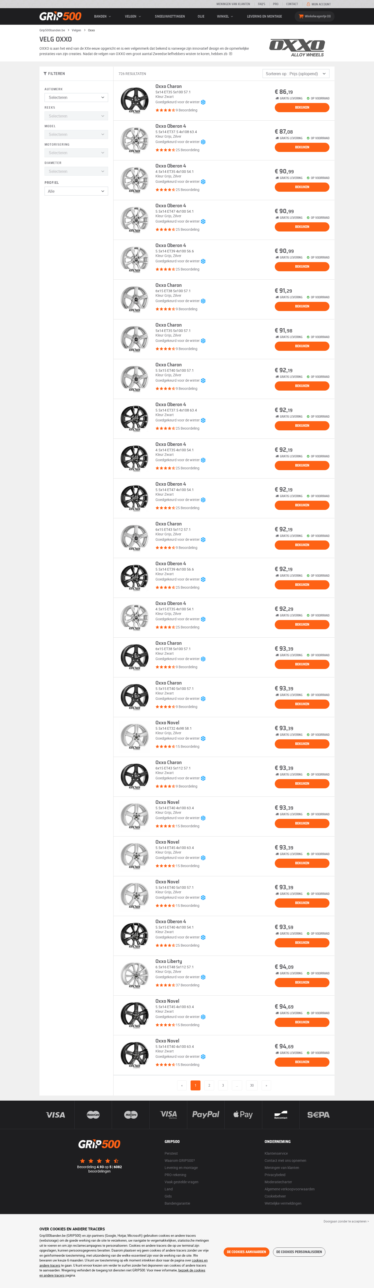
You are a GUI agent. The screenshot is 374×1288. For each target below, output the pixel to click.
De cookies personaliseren (299, 1252)
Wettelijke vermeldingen (283, 1203)
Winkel (223, 16)
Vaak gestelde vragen (181, 1181)
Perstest (171, 1153)
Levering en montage (264, 16)
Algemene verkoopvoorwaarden (290, 1189)
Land (169, 1189)
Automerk (54, 89)
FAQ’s (261, 4)
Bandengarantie (177, 1203)
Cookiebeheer (275, 1196)
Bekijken (302, 107)
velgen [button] (131, 16)
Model (50, 126)
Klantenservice (276, 1153)
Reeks (50, 107)
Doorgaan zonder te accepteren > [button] (346, 1221)
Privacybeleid (275, 1174)
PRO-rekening (175, 1174)
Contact (292, 4)
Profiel (52, 183)
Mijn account (321, 4)
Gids (168, 1196)
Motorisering (57, 144)
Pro (275, 4)
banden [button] (100, 16)
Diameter (53, 163)
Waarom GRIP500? (180, 1160)
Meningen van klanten (233, 4)
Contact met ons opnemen (285, 1160)
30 (252, 1085)
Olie (201, 16)
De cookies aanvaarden (246, 1252)
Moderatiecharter (278, 1181)
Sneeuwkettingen (170, 16)
